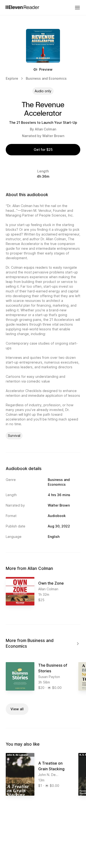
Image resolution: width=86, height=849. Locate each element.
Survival (14, 436)
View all (17, 709)
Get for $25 (43, 150)
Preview (46, 69)
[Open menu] (77, 7)
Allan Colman (45, 129)
